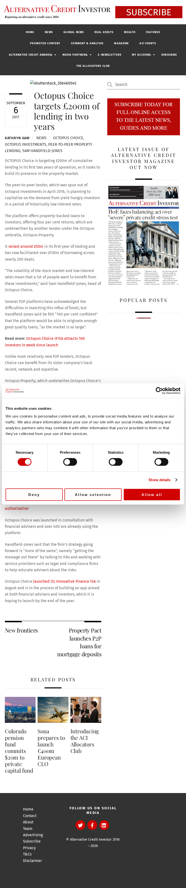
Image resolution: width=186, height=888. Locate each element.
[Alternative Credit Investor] (56, 8)
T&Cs (27, 854)
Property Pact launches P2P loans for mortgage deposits (79, 641)
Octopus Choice (68, 138)
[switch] (70, 462)
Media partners (74, 54)
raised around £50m (25, 246)
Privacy (29, 847)
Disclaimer (32, 860)
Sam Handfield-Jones (42, 150)
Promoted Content (45, 43)
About (28, 822)
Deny (34, 494)
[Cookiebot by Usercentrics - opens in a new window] (159, 390)
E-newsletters (109, 54)
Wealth (129, 32)
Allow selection (93, 494)
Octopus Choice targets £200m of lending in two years (67, 111)
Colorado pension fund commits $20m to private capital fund (19, 750)
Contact (30, 815)
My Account (141, 54)
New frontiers (21, 630)
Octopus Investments (25, 144)
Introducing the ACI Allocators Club (84, 740)
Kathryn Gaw (17, 138)
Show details (159, 480)
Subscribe (169, 54)
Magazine (121, 43)
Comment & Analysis (87, 43)
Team (27, 828)
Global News (73, 32)
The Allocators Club (93, 66)
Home (30, 32)
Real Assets (103, 32)
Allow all (151, 494)
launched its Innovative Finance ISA (64, 581)
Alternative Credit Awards (30, 54)
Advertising (33, 835)
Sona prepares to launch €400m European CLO (51, 747)
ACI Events (148, 43)
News (49, 32)
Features (153, 32)
